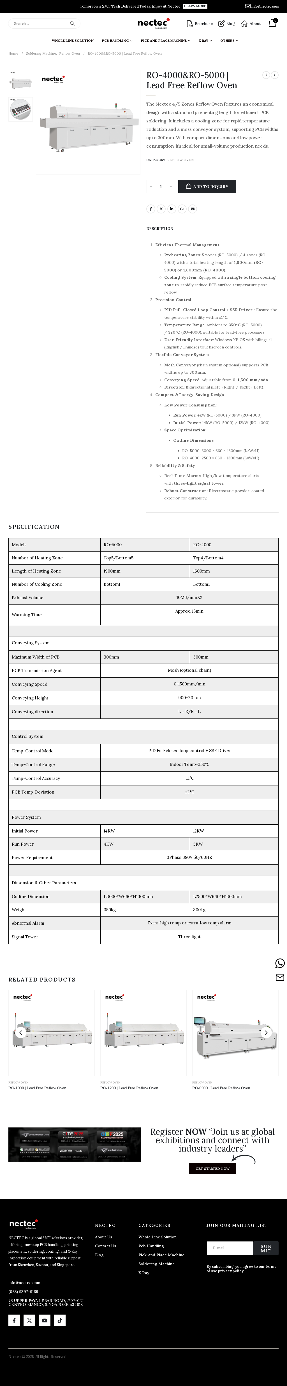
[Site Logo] (153, 23)
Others (227, 40)
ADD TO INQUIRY (210, 186)
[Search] (72, 23)
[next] (275, 75)
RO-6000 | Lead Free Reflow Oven (221, 1088)
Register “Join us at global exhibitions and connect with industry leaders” (212, 1140)
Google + (182, 208)
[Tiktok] (60, 1320)
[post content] (51, 1033)
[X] (29, 1320)
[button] (37, 122)
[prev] (266, 75)
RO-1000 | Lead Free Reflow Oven (37, 1088)
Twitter (161, 208)
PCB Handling (115, 40)
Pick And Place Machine (164, 40)
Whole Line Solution (73, 40)
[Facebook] (14, 1320)
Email (192, 208)
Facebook (150, 208)
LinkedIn (171, 208)
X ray (203, 40)
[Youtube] (44, 1320)
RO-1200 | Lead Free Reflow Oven (129, 1088)
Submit (266, 1248)
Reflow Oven (180, 160)
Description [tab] (159, 228)
